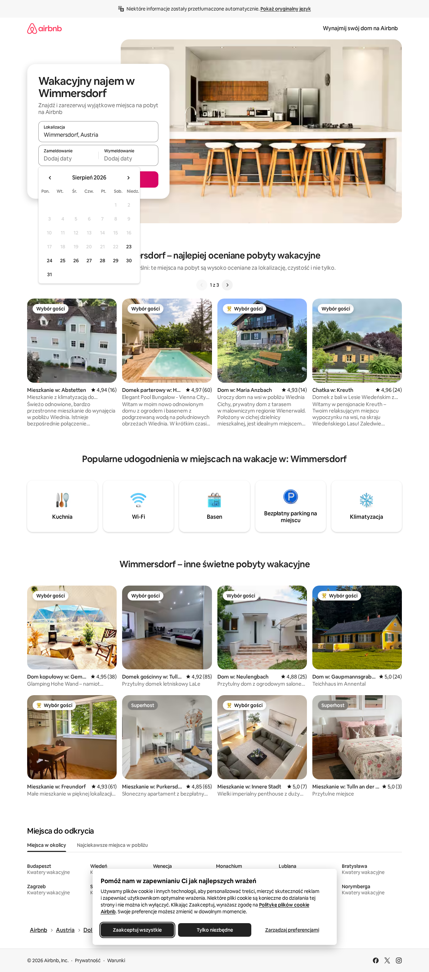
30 (129, 261)
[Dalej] (227, 285)
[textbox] (68, 158)
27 (89, 261)
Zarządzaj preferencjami (292, 930)
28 (102, 261)
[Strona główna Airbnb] (44, 28)
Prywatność (88, 960)
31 (49, 274)
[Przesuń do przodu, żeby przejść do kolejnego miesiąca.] (128, 178)
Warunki (116, 960)
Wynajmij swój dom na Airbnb (360, 28)
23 (129, 247)
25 (62, 261)
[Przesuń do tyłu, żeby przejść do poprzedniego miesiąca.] (50, 178)
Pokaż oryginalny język (285, 9)
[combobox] (98, 135)
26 (76, 261)
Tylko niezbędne (214, 930)
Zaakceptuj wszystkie (137, 930)
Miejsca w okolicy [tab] (46, 845)
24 (49, 261)
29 (115, 261)
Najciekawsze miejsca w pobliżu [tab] (112, 845)
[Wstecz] (201, 285)
